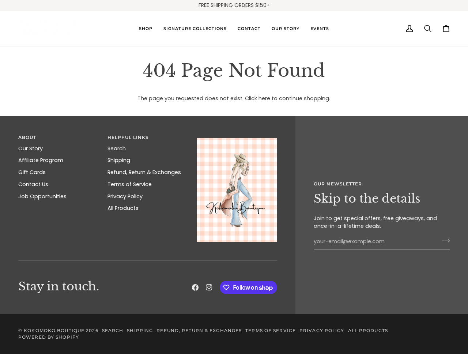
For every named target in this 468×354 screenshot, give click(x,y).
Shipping (118, 160)
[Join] (444, 240)
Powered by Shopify (48, 337)
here (264, 98)
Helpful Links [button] (128, 137)
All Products (123, 208)
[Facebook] (195, 287)
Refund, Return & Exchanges (144, 172)
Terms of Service (129, 184)
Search (116, 148)
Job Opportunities (42, 196)
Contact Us (33, 184)
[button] (145, 28)
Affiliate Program (40, 160)
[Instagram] (209, 287)
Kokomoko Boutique (54, 330)
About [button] (27, 137)
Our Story (30, 148)
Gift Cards (32, 172)
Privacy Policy (125, 196)
